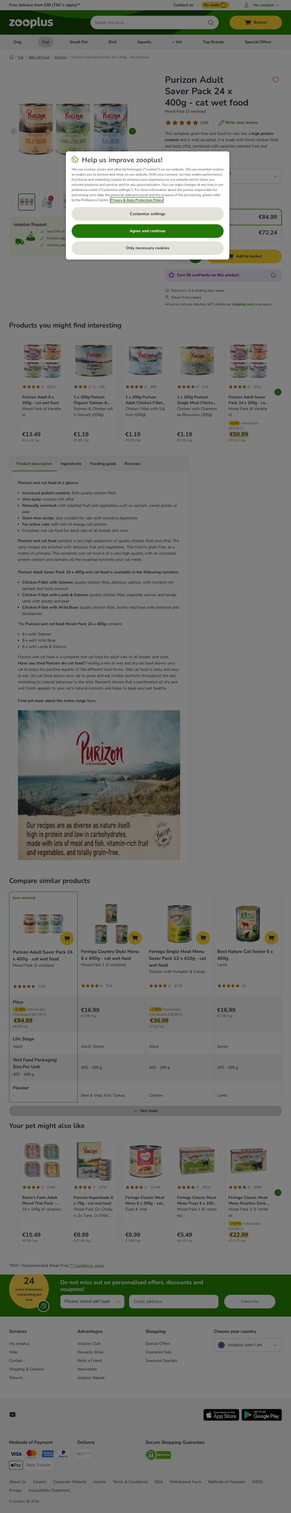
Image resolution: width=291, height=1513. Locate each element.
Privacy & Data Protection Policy (137, 200)
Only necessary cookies (147, 248)
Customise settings (147, 214)
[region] (147, 205)
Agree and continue (148, 231)
